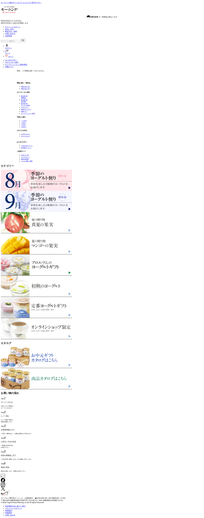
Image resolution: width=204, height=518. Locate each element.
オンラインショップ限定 (28, 113)
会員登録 (8, 36)
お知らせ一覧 (25, 155)
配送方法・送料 (11, 31)
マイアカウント (25, 157)
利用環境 (8, 513)
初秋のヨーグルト (26, 109)
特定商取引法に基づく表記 (15, 506)
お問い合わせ (10, 34)
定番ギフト (9, 67)
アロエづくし (25, 107)
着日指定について (26, 147)
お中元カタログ (25, 134)
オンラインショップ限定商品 (16, 65)
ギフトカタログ (25, 136)
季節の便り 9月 (25, 88)
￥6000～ (24, 127)
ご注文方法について (27, 145)
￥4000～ (24, 123)
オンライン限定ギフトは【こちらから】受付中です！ (21, 3)
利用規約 (8, 511)
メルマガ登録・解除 (27, 161)
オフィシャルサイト (12, 27)
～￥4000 (24, 121)
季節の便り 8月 (25, 86)
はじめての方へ (11, 60)
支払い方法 (9, 29)
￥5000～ (24, 125)
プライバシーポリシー (13, 508)
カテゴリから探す (12, 62)
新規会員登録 (25, 159)
